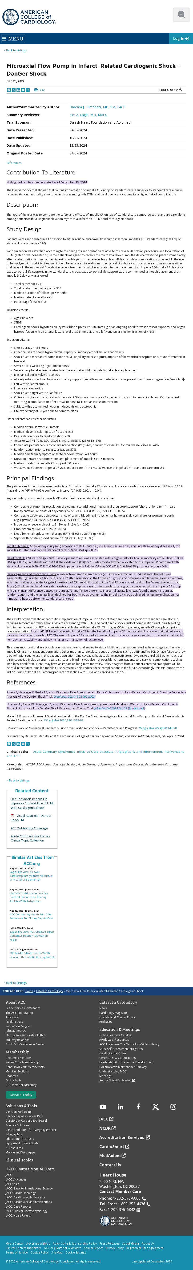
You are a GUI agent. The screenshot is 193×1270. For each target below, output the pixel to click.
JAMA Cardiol (102, 708)
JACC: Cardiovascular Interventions (29, 1202)
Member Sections (17, 1071)
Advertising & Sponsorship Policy (75, 1244)
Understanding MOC (113, 1071)
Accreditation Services (122, 1137)
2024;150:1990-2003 (81, 697)
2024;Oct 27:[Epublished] (128, 708)
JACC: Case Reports (18, 1207)
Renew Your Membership (22, 1062)
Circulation (60, 697)
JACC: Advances (16, 1179)
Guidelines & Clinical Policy (117, 1017)
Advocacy (12, 1017)
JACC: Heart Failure (18, 1215)
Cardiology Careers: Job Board (26, 1121)
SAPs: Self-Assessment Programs (121, 1049)
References (14, 163)
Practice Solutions (17, 1125)
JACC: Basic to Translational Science (29, 1188)
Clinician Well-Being (19, 1112)
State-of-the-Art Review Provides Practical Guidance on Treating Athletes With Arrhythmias (29, 896)
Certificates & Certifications (117, 1058)
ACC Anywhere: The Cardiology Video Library (129, 1044)
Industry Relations (17, 1040)
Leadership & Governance (23, 1008)
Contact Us (110, 1164)
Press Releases (109, 1244)
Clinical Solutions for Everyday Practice (31, 1130)
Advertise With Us (38, 1244)
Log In (178, 38)
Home (29, 991)
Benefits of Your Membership (25, 1067)
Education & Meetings (119, 1029)
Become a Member (18, 1058)
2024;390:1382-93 (71, 720)
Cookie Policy (39, 1252)
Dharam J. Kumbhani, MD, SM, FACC (97, 107)
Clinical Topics (19, 1160)
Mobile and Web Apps (20, 1152)
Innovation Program (19, 1026)
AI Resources (14, 1148)
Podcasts (105, 1022)
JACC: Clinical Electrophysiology (26, 1211)
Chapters (12, 1076)
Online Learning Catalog (115, 1035)
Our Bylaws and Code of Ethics (26, 1035)
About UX (148, 1244)
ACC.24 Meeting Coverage (29, 828)
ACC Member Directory (21, 1085)
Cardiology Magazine (113, 1013)
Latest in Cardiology (49, 991)
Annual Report (93, 1248)
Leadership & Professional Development (126, 1062)
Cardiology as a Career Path (24, 1116)
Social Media (130, 1244)
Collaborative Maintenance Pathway (123, 1067)
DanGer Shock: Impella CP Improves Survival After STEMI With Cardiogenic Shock (32, 803)
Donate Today (21, 1094)
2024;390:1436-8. (165, 728)
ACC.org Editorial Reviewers (62, 1248)
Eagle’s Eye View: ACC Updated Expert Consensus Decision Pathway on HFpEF (32, 935)
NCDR (105, 1128)
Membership (17, 1052)
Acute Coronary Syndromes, (55, 751)
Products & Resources (114, 1040)
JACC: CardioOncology (21, 1193)
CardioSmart (111, 1146)
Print (42, 90)
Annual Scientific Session (115, 1080)
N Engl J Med (51, 720)
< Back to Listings (15, 50)
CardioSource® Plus (112, 1053)
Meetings (105, 1076)
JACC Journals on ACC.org (30, 1169)
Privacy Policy (115, 1248)
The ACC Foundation (19, 1013)
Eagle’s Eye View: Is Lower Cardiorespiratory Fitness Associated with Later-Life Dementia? (31, 875)
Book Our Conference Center (25, 1044)
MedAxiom (110, 1155)
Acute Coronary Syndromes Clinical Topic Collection (30, 838)
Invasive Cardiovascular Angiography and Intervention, (120, 751)
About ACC (15, 1002)
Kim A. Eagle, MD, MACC (88, 115)
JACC (9, 1175)
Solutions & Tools (21, 1106)
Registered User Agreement (144, 1248)
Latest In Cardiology (118, 1002)
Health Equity (14, 1022)
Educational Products (20, 1139)
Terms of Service (17, 1252)
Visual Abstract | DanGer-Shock (32, 817)
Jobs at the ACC (16, 1031)
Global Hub (13, 1080)
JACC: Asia (12, 1184)
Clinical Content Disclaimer (23, 1248)
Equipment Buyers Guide (22, 1143)
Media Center (15, 1244)
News (103, 1008)
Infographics (14, 1134)
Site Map (57, 1252)
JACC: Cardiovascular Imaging (25, 1197)
